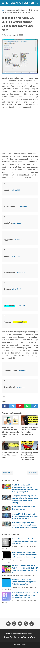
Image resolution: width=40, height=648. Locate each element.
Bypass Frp (8, 637)
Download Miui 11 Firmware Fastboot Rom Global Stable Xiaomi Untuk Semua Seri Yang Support (25, 595)
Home (8, 633)
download (16, 190)
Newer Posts (7, 472)
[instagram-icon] (14, 623)
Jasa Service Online (19, 633)
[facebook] (5, 406)
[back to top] (35, 643)
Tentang (30, 633)
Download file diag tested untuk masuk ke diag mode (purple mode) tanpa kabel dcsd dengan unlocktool (24, 525)
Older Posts (33, 472)
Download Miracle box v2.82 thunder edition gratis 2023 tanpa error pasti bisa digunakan (24, 541)
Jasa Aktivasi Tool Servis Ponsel (25, 637)
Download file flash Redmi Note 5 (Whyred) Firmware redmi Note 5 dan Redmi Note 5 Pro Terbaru (25, 516)
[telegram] (34, 406)
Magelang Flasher (20, 2)
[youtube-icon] (20, 623)
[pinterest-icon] (26, 623)
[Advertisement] (20, 130)
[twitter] (12, 406)
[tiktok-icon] (31, 623)
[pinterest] (20, 406)
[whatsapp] (27, 406)
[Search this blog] (37, 3)
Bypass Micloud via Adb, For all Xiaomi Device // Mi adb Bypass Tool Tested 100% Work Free (24, 582)
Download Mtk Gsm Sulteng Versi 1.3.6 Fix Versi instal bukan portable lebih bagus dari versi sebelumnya (24, 554)
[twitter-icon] (8, 623)
